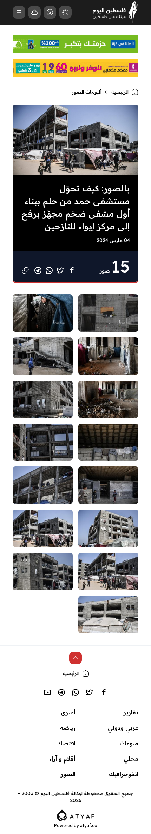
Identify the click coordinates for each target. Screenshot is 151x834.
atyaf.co (88, 825)
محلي (131, 758)
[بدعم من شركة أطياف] (75, 814)
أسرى (68, 712)
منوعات (128, 743)
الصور (68, 774)
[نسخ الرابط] (25, 270)
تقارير (131, 712)
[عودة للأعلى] (75, 658)
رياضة (68, 727)
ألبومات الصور (86, 92)
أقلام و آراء (62, 758)
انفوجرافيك (123, 774)
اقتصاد (67, 743)
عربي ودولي (123, 727)
